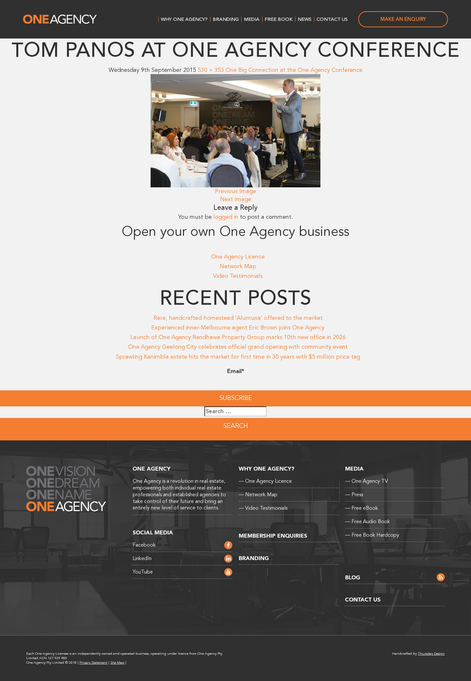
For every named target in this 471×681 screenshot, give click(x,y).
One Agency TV (366, 481)
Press (354, 494)
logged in (225, 216)
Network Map (238, 266)
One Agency (60, 19)
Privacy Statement (93, 662)
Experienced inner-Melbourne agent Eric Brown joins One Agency (238, 327)
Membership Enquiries (273, 535)
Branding (226, 19)
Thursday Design (431, 653)
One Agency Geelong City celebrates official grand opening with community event (238, 346)
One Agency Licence (238, 256)
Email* (235, 371)
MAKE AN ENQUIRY (403, 19)
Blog (352, 577)
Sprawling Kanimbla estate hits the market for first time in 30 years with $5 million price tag (238, 356)
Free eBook (361, 508)
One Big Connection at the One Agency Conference (294, 69)
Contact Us (332, 19)
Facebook (144, 545)
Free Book (279, 19)
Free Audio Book (367, 521)
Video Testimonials (238, 275)
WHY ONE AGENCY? (184, 19)
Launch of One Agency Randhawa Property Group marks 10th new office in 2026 (238, 337)
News (304, 19)
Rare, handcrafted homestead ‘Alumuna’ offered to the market (238, 317)
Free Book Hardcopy (372, 535)
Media (252, 19)
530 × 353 (211, 69)
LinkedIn (142, 558)
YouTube (143, 572)
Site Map (117, 662)
